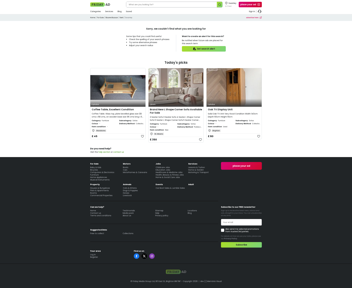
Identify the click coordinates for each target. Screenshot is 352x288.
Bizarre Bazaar (112, 17)
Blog (120, 11)
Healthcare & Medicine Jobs (169, 172)
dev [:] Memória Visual (211, 281)
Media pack (128, 213)
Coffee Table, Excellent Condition (113, 109)
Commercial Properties (101, 195)
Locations (192, 210)
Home (92, 17)
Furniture (94, 175)
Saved (129, 11)
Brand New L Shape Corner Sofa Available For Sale (176, 111)
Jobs (158, 164)
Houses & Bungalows (100, 188)
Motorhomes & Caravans (135, 172)
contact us (118, 152)
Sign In (252, 11)
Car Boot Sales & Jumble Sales (170, 188)
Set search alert (206, 48)
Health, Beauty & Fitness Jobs (170, 175)
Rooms (93, 193)
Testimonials (129, 210)
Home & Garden (196, 170)
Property (95, 184)
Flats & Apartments (99, 190)
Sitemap (159, 210)
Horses (126, 193)
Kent (121, 17)
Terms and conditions (100, 215)
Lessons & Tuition (196, 167)
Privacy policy (161, 215)
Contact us (95, 213)
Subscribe (241, 244)
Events (159, 184)
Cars (125, 170)
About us (127, 215)
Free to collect (97, 233)
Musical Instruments (100, 180)
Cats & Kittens (130, 188)
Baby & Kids (95, 167)
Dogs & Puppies (130, 190)
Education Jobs (163, 170)
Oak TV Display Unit (220, 109)
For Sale (100, 17)
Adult (191, 184)
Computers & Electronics (102, 172)
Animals (127, 184)
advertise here (252, 17)
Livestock (127, 195)
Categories (95, 11)
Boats (125, 167)
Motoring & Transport (198, 172)
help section (104, 152)
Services (109, 11)
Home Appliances (98, 177)
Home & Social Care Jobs (168, 177)
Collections (128, 233)
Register (94, 257)
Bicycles (94, 170)
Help (157, 213)
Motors (126, 164)
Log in (93, 254)
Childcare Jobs (163, 167)
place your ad (248, 4)
